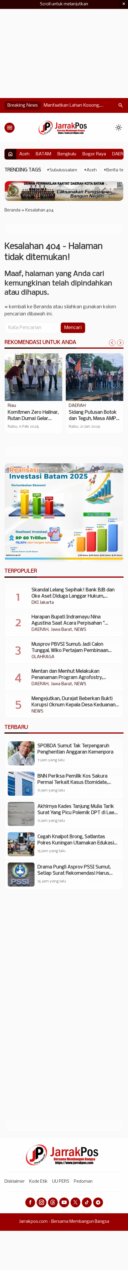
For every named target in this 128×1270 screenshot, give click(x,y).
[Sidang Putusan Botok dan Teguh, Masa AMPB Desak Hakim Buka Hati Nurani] (94, 377)
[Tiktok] (87, 1202)
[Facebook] (30, 1202)
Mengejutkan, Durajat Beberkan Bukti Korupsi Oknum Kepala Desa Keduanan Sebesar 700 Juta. (73, 705)
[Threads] (53, 1202)
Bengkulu (66, 154)
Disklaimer (14, 1181)
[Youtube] (64, 1202)
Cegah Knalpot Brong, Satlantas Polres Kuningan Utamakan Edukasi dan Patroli (76, 843)
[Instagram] (41, 1202)
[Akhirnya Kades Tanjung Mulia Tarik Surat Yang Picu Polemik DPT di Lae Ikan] (21, 814)
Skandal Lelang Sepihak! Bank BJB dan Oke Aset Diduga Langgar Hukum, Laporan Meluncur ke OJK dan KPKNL (73, 596)
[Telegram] (98, 1202)
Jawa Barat (61, 630)
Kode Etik (38, 1181)
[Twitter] (75, 1202)
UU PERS (60, 1181)
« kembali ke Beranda (28, 306)
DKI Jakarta (43, 603)
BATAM (43, 154)
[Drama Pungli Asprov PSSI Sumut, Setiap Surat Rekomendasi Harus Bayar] (21, 875)
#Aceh (90, 170)
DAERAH (77, 406)
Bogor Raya (94, 154)
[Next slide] (120, 342)
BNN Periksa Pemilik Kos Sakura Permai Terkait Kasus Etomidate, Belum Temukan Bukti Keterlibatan (75, 782)
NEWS (80, 630)
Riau (12, 406)
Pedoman (83, 1181)
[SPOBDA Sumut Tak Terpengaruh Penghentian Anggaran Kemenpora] (21, 753)
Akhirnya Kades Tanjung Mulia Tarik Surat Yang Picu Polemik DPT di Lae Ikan (76, 813)
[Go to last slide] (112, 342)
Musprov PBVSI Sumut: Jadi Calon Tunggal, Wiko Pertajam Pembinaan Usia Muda (70, 650)
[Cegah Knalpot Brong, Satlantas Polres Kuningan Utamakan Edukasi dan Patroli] (21, 844)
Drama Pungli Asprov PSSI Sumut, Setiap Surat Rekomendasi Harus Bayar (74, 873)
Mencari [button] (73, 327)
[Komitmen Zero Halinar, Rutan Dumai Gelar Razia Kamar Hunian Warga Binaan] (33, 377)
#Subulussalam (62, 170)
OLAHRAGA (43, 657)
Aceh (24, 154)
